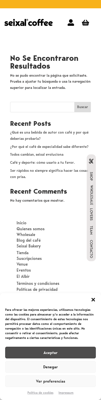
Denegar (50, 367)
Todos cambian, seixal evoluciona (36, 154)
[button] (93, 299)
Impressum (66, 393)
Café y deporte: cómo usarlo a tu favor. (42, 162)
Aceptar (50, 352)
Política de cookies (40, 393)
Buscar (82, 107)
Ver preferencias (50, 381)
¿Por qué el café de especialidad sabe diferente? (49, 147)
